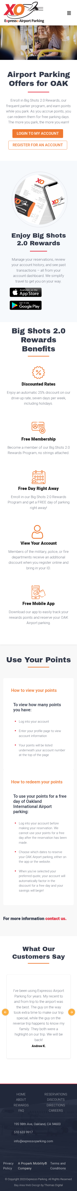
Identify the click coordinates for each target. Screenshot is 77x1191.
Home (21, 1094)
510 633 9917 (23, 1132)
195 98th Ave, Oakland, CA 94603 (37, 1124)
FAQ (21, 1110)
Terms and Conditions (58, 1166)
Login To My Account (38, 133)
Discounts (56, 1099)
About (21, 1099)
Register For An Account (38, 145)
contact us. (56, 919)
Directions (56, 1105)
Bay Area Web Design (27, 1185)
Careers (56, 1110)
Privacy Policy (8, 1166)
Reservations (55, 1094)
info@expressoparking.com (33, 1141)
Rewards (21, 1105)
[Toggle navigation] (69, 13)
